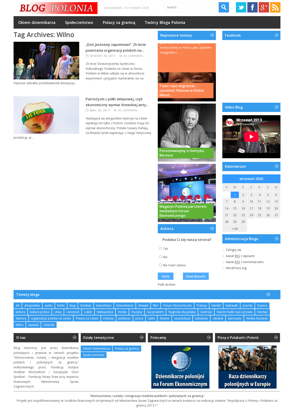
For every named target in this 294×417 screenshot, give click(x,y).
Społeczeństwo (79, 22)
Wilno (19, 325)
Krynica (262, 305)
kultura (20, 312)
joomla (247, 305)
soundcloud (182, 318)
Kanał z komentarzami (244, 262)
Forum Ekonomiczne (177, 305)
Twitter (241, 7)
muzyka (136, 312)
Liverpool (72, 312)
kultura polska (39, 312)
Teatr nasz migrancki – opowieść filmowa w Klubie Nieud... (181, 90)
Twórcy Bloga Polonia (165, 22)
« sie (235, 228)
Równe (164, 318)
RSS (275, 7)
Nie (165, 257)
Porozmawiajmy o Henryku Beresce (181, 153)
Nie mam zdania (174, 265)
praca (139, 318)
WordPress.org (236, 268)
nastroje (206, 312)
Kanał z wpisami (240, 256)
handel (216, 305)
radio (151, 318)
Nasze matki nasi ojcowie (234, 312)
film (155, 305)
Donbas (85, 305)
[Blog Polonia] (55, 8)
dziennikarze (124, 305)
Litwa (58, 312)
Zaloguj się (233, 250)
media (122, 312)
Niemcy (21, 318)
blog (73, 305)
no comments (133, 56)
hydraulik (232, 305)
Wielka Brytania (257, 318)
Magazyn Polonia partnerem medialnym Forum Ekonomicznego (183, 211)
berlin (61, 305)
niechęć (262, 312)
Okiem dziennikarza (37, 22)
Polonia (108, 318)
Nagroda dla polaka (182, 312)
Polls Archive (166, 284)
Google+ (264, 7)
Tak (165, 248)
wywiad (33, 325)
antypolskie (32, 305)
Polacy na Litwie (87, 318)
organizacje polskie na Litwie (51, 318)
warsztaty (234, 318)
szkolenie (201, 318)
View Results (196, 276)
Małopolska (105, 312)
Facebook (252, 7)
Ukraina (218, 318)
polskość (124, 318)
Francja (202, 305)
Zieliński (48, 325)
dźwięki (143, 305)
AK (18, 305)
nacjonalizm (155, 312)
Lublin (88, 312)
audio (49, 305)
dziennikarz (103, 305)
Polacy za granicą (119, 22)
